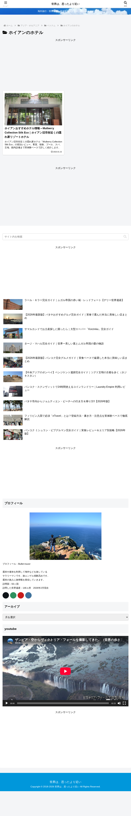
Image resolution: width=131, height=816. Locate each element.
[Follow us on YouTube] (21, 595)
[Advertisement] (65, 64)
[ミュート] (119, 703)
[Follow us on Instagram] (28, 595)
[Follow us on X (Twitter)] (6, 595)
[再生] (6, 703)
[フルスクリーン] (124, 703)
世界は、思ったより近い (65, 4)
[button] (125, 236)
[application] (65, 671)
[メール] (13, 595)
